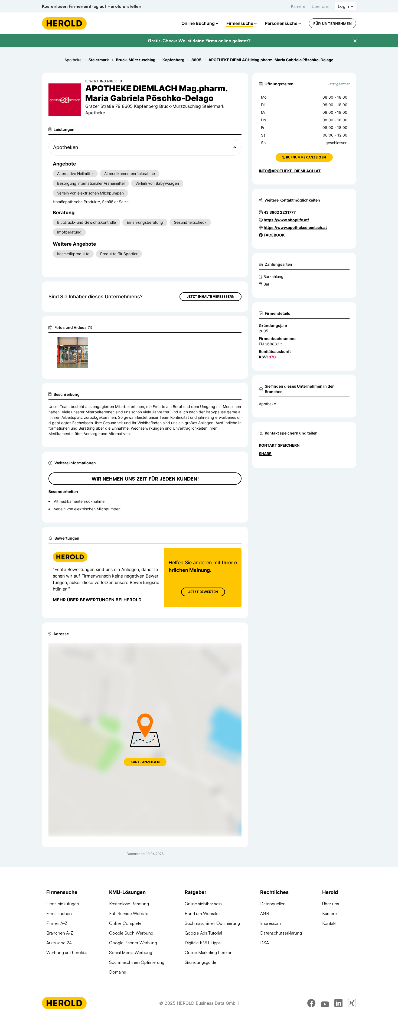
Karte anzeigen (145, 762)
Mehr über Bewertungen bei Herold (97, 599)
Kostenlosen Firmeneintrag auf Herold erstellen (91, 6)
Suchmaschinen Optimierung (136, 962)
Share (265, 453)
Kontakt (329, 923)
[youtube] (325, 1003)
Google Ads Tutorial (203, 933)
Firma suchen (59, 913)
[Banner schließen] (355, 41)
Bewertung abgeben (103, 81)
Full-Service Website (128, 913)
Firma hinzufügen (62, 903)
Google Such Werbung (131, 933)
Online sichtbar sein (203, 903)
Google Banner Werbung (133, 942)
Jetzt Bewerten (203, 592)
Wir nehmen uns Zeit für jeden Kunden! (145, 479)
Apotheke (267, 403)
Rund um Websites (202, 913)
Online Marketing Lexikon (209, 952)
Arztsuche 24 (59, 942)
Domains (117, 972)
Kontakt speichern (279, 445)
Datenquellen (273, 903)
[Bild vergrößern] (83, 343)
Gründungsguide (200, 962)
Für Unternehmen (332, 23)
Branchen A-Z (59, 933)
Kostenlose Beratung (129, 903)
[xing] (352, 1003)
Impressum (270, 923)
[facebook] (311, 1003)
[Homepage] (64, 23)
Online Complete (125, 923)
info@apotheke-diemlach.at (290, 170)
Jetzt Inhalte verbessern (210, 296)
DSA (264, 942)
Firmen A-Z (56, 923)
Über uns (320, 6)
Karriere (298, 6)
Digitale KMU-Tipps (203, 942)
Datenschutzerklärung (281, 933)
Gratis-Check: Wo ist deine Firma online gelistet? (199, 40)
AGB (264, 913)
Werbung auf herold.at (67, 952)
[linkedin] (338, 1003)
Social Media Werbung (130, 952)
